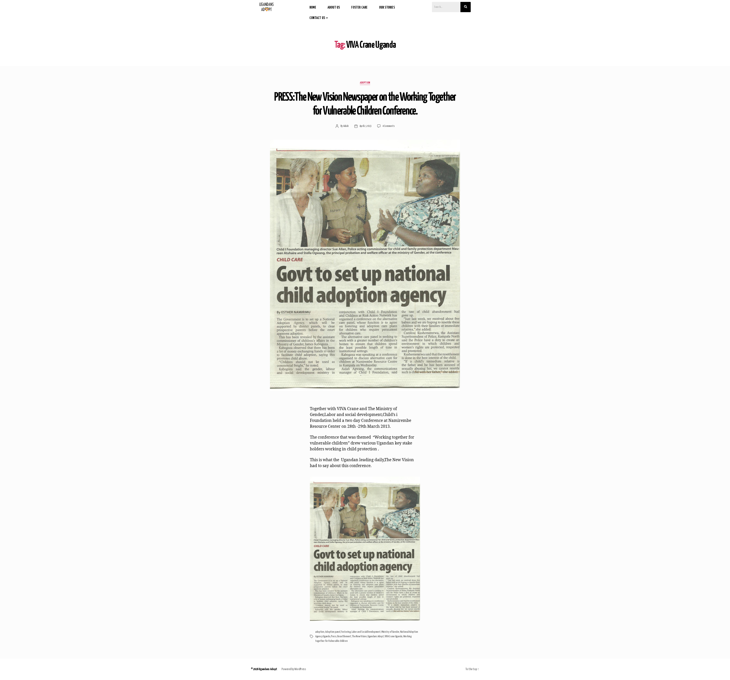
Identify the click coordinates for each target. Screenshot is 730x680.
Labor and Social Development (366, 631)
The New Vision (359, 636)
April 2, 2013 (365, 126)
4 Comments (388, 126)
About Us (334, 7)
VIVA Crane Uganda (393, 636)
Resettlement (344, 636)
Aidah (346, 126)
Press (333, 636)
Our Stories (387, 7)
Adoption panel (332, 631)
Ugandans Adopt (375, 636)
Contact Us (317, 18)
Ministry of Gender (390, 631)
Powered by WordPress (294, 669)
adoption (365, 82)
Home (312, 7)
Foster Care (359, 7)
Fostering (346, 631)
